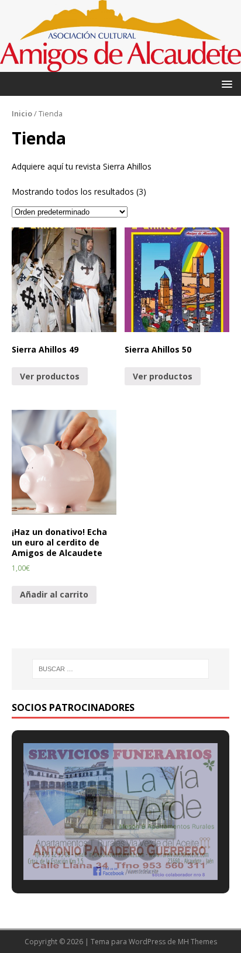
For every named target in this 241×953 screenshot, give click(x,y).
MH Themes (197, 942)
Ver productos (50, 376)
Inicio (22, 113)
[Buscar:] (121, 669)
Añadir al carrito (54, 594)
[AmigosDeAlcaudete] (120, 65)
